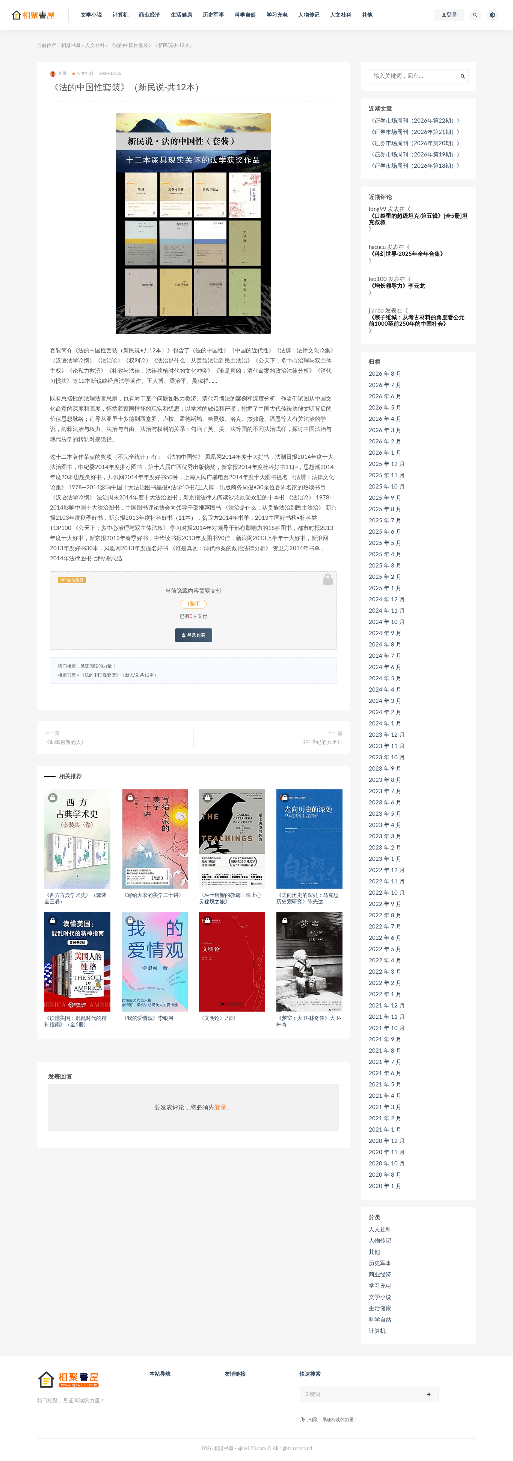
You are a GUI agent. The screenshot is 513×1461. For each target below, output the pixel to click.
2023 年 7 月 (385, 791)
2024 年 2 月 (385, 712)
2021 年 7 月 (385, 1062)
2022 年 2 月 (385, 983)
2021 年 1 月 (385, 1130)
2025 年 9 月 (385, 498)
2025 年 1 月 (385, 588)
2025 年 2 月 (385, 577)
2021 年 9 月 (385, 1039)
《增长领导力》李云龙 (397, 286)
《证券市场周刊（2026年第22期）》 (415, 121)
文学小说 (91, 15)
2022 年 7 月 (385, 927)
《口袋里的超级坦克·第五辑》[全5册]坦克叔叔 (418, 219)
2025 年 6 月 (385, 532)
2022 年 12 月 (387, 870)
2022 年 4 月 (385, 960)
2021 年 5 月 (385, 1085)
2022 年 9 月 (385, 904)
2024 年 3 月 (385, 701)
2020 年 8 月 (385, 1175)
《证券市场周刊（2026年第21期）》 (415, 132)
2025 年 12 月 (387, 464)
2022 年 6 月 (385, 938)
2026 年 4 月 (385, 419)
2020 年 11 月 (387, 1152)
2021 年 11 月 (387, 1017)
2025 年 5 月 (385, 543)
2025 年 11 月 (387, 475)
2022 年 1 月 (385, 994)
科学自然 (245, 15)
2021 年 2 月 (385, 1118)
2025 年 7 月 (385, 520)
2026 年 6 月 (385, 396)
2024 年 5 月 (385, 678)
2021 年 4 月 (385, 1096)
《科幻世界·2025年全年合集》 (407, 254)
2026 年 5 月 (385, 408)
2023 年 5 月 (385, 814)
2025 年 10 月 (387, 487)
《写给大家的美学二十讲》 (153, 895)
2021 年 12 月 (387, 1006)
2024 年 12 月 (387, 599)
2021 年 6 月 (385, 1073)
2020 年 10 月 (387, 1164)
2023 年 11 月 (387, 746)
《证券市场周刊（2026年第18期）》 (415, 166)
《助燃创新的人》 (65, 742)
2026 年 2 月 (385, 442)
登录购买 (195, 635)
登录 (220, 1107)
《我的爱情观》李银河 (148, 1018)
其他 (367, 15)
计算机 (121, 15)
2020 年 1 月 (385, 1186)
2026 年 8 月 (385, 374)
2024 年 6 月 (385, 667)
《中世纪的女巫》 (321, 742)
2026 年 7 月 (385, 385)
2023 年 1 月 (385, 859)
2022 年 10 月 (387, 893)
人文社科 (341, 15)
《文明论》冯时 (217, 1018)
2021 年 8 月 (385, 1051)
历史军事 (213, 15)
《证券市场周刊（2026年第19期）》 (415, 155)
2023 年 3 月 (385, 836)
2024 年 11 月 (387, 611)
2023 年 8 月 (385, 780)
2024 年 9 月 (385, 633)
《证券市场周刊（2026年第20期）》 (415, 143)
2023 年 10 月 (387, 757)
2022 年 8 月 (385, 915)
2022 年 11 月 (387, 881)
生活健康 (181, 15)
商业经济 (149, 15)
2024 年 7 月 (385, 656)
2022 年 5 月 (385, 949)
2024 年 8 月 (385, 645)
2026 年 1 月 (385, 453)
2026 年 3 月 (385, 430)
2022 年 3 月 (385, 972)
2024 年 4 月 (385, 690)
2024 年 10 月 (387, 622)
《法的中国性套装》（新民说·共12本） (119, 675)
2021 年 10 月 (387, 1028)
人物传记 (309, 15)
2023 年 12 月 (387, 735)
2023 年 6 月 (385, 803)
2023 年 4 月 (385, 825)
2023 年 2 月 (385, 848)
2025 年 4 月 (385, 554)
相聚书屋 (71, 45)
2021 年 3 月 (385, 1107)
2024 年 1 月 (385, 724)
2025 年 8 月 (385, 509)
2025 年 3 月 (385, 566)
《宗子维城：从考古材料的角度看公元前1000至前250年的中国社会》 (417, 321)
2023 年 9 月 (385, 769)
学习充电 (277, 15)
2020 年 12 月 (387, 1141)
